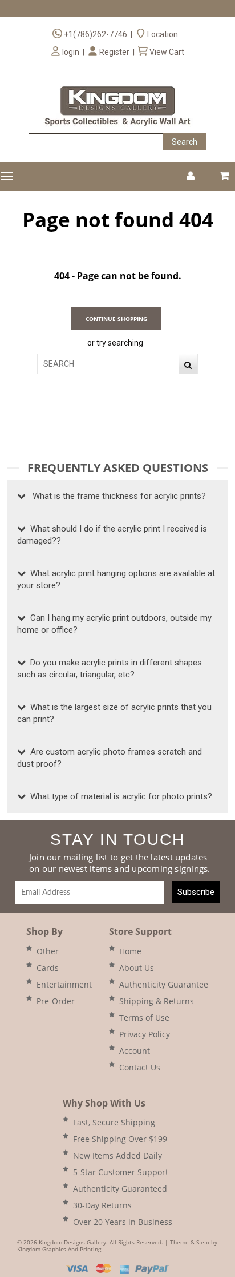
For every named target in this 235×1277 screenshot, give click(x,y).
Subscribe (195, 892)
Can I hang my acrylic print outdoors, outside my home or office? (114, 624)
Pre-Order (56, 1001)
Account (134, 1050)
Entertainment (64, 984)
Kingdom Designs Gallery (72, 1242)
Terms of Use (144, 1017)
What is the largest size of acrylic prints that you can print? (114, 713)
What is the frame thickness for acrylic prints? (116, 496)
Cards (48, 967)
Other (48, 951)
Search (184, 141)
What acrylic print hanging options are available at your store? (116, 579)
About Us (136, 967)
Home (130, 951)
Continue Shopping (116, 319)
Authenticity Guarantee (163, 984)
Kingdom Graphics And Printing (59, 1249)
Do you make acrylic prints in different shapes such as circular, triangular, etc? (109, 668)
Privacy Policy (144, 1034)
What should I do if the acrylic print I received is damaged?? (112, 535)
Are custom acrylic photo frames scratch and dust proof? (109, 758)
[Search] (188, 365)
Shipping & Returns (156, 1001)
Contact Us (139, 1067)
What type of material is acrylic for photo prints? (119, 796)
